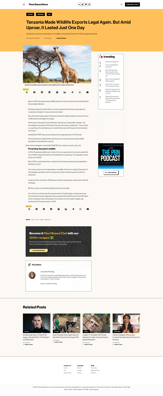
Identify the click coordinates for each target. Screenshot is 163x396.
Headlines (40, 14)
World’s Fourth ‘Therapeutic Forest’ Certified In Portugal (112, 85)
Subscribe (79, 370)
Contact (65, 368)
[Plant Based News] (24, 4)
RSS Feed (93, 372)
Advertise (79, 372)
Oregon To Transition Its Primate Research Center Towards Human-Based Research (95, 337)
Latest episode (111, 172)
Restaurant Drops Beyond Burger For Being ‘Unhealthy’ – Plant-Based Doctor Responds (112, 99)
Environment (117, 331)
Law (49, 14)
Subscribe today (132, 4)
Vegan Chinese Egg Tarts (111, 61)
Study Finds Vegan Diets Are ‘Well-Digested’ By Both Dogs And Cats (112, 91)
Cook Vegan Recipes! (39, 250)
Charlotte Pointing (34, 38)
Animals (86, 331)
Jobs (65, 370)
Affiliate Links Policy (95, 370)
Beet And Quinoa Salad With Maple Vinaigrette (112, 80)
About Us (79, 368)
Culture (30, 14)
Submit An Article (67, 372)
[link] (84, 4)
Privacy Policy (94, 368)
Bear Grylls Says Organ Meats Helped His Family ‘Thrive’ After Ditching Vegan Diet (112, 73)
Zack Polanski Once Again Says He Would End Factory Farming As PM (66, 336)
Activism (56, 331)
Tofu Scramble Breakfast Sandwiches (111, 66)
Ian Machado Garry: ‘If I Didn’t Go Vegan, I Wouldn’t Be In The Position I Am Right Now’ (36, 337)
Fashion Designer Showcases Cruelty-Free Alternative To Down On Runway (126, 337)
